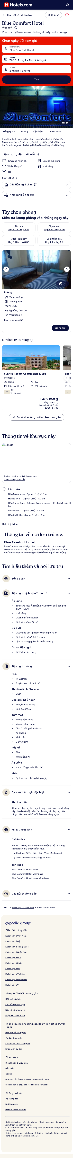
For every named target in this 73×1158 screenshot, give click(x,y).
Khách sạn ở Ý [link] (12, 985)
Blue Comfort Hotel (22, 50)
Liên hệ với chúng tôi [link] (15, 1010)
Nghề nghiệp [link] (11, 1104)
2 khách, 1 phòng (20, 70)
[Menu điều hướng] (67, 5)
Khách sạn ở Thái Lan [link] (15, 974)
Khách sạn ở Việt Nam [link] (15, 935)
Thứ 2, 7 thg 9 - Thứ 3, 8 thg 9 (28, 60)
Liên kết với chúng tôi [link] (15, 1032)
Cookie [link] (8, 1073)
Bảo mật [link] (9, 1068)
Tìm (36, 79)
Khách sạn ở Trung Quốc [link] (17, 946)
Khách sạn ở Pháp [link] (13, 963)
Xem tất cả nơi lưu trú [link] (19, 15)
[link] (67, 15)
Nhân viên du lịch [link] (13, 1049)
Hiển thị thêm (9, 524)
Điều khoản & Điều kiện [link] (16, 1063)
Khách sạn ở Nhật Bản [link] (15, 952)
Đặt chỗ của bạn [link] (13, 999)
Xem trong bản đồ (14, 479)
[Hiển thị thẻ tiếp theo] (67, 378)
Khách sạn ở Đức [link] (13, 957)
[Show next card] (69, 107)
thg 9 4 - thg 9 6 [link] (54, 242)
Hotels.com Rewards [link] (15, 1109)
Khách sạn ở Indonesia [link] (16, 979)
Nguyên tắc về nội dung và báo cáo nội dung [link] (27, 1079)
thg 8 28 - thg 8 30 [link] (18, 242)
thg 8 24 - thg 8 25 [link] (18, 229)
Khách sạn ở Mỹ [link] (12, 941)
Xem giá (60, 328)
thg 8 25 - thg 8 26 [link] (54, 229)
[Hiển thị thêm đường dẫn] (5, 907)
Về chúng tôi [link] (11, 1098)
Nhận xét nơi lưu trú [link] (15, 1015)
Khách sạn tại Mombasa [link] (23, 907)
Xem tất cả (8, 177)
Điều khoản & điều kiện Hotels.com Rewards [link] (26, 1084)
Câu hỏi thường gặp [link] (15, 1004)
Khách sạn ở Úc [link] (12, 968)
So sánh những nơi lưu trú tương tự (39, 417)
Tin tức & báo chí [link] (13, 1038)
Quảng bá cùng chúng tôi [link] (17, 1043)
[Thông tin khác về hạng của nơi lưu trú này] (15, 27)
